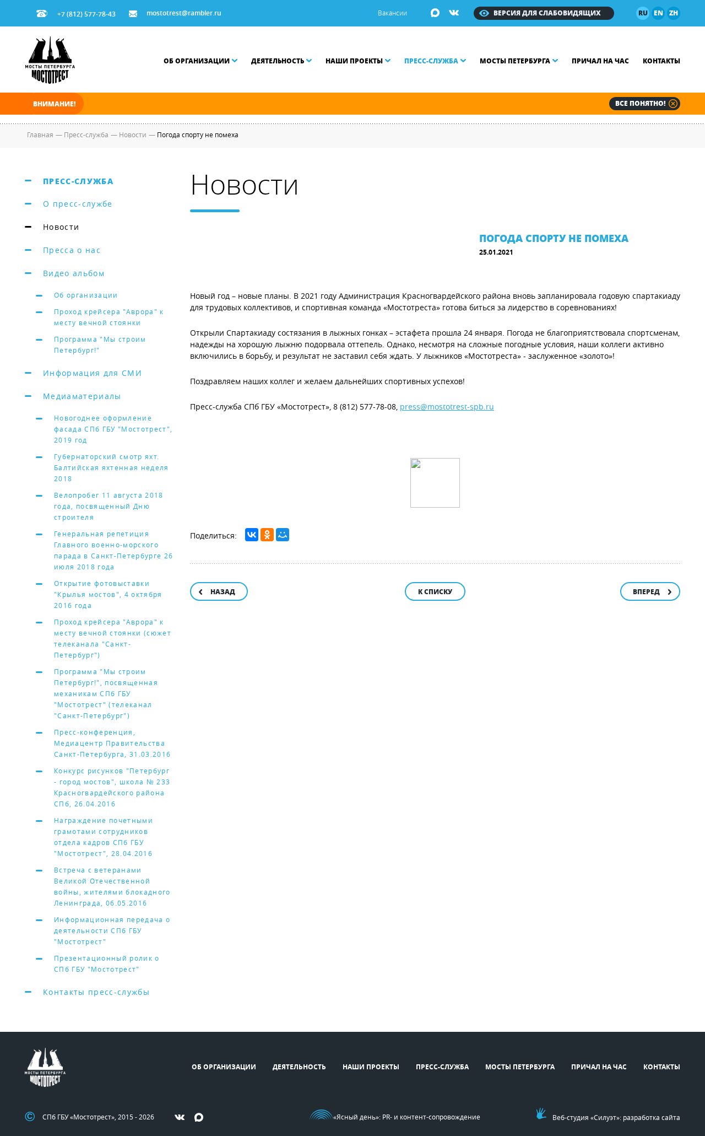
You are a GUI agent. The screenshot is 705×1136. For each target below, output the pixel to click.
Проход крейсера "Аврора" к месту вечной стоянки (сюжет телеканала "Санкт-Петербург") (112, 638)
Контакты (661, 61)
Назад (222, 591)
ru (643, 13)
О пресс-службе (78, 203)
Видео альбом (74, 273)
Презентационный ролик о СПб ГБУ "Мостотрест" (107, 963)
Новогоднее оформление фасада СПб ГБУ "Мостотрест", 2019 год (113, 428)
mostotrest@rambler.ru (184, 13)
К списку (435, 591)
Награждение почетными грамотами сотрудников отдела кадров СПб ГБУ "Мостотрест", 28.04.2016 (103, 837)
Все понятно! (640, 103)
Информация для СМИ (92, 373)
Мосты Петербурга (515, 61)
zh (673, 13)
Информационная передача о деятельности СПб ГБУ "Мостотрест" (112, 930)
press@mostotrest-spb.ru (447, 406)
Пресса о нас (72, 250)
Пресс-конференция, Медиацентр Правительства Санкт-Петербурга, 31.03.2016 (112, 743)
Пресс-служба (431, 61)
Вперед (646, 591)
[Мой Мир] (282, 534)
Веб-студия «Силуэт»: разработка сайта (616, 1117)
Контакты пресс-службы (96, 992)
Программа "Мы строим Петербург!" (100, 344)
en (658, 13)
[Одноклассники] (267, 534)
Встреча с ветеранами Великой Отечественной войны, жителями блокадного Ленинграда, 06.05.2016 (112, 886)
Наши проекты (354, 61)
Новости (61, 227)
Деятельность (277, 61)
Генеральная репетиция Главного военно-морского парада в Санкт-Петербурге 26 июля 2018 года (113, 550)
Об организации (197, 61)
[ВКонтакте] (251, 534)
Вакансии (392, 12)
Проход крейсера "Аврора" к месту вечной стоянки (109, 317)
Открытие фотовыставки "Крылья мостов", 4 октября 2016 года (108, 594)
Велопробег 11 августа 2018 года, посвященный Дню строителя (109, 506)
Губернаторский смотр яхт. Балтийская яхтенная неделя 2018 (111, 467)
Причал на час (600, 61)
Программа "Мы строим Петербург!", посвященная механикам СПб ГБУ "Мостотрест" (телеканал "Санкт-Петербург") (106, 693)
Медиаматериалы (82, 396)
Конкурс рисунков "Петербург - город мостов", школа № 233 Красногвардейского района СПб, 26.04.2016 (112, 787)
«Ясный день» (356, 1116)
